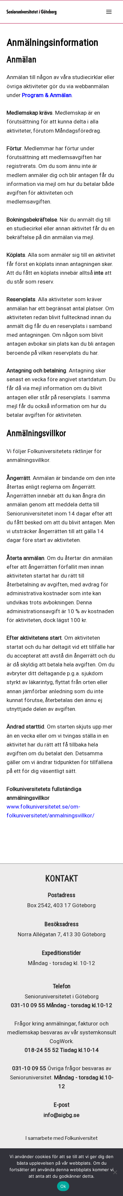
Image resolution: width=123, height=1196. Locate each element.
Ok (63, 1186)
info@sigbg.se (61, 1115)
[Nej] (115, 1172)
